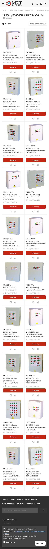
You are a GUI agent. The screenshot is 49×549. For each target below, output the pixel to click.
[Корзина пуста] (45, 3)
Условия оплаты (31, 500)
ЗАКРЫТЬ (40, 543)
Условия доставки (8, 504)
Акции (12, 500)
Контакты (20, 504)
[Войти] (41, 3)
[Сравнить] (15, 72)
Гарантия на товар (33, 504)
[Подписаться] (43, 510)
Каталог (5, 500)
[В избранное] (11, 72)
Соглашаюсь (10, 542)
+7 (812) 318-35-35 (9, 520)
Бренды (20, 500)
